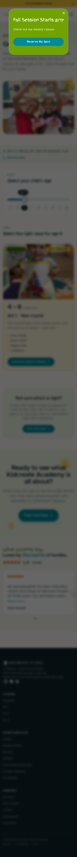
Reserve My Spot (38, 41)
